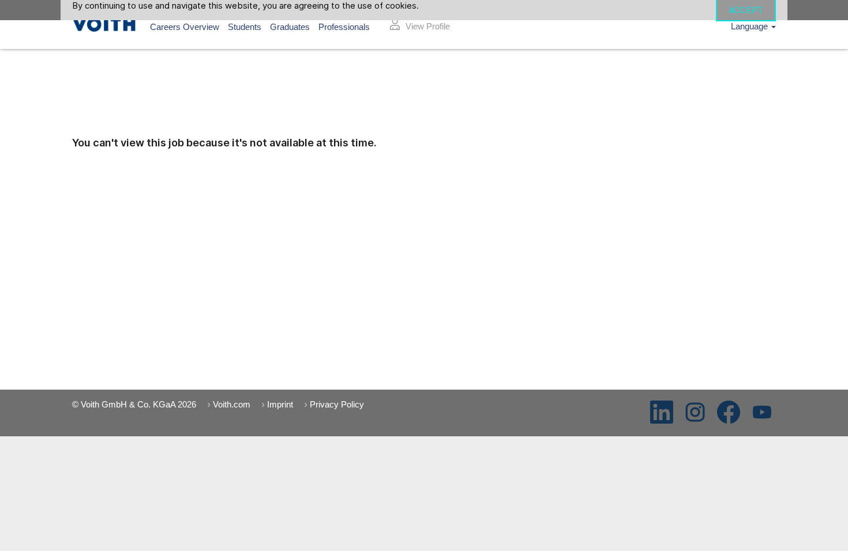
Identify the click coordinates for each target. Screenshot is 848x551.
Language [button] (750, 26)
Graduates (290, 27)
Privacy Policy (337, 404)
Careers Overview (184, 27)
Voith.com (231, 404)
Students (244, 27)
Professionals (344, 27)
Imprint (280, 404)
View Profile (428, 26)
